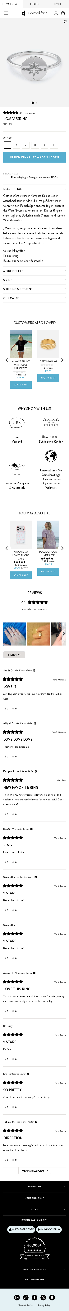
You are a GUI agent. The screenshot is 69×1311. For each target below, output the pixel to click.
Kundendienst (34, 1198)
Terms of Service (26, 1305)
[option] (34, 62)
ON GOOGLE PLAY (50, 1229)
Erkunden (34, 1186)
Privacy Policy (44, 1305)
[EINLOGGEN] (56, 13)
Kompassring (10, 255)
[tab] (34, 188)
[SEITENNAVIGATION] (5, 13)
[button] (19, 112)
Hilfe (34, 1209)
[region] (34, 634)
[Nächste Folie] (64, 634)
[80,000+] (34, 1259)
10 (54, 145)
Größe (7, 138)
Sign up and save (34, 1269)
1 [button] (33, 103)
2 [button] (37, 103)
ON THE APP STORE (23, 1229)
